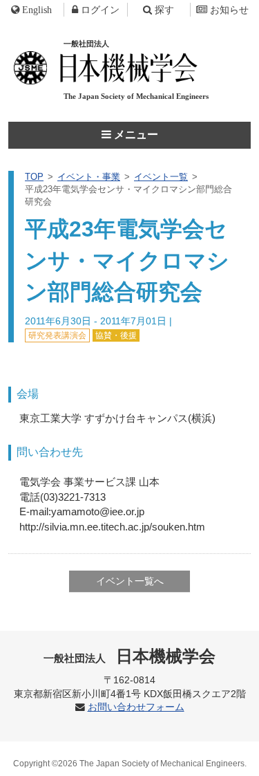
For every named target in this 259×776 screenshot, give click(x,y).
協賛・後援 (116, 335)
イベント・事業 (88, 177)
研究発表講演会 (57, 335)
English (37, 9)
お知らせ (229, 9)
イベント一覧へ (130, 580)
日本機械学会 (129, 656)
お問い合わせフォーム (136, 707)
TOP (34, 177)
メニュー (134, 134)
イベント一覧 (161, 177)
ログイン (100, 9)
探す (164, 9)
